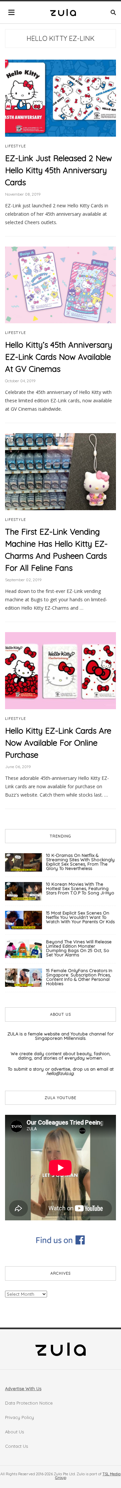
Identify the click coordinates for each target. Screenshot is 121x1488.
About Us (14, 1431)
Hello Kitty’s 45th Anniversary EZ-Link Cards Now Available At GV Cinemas (58, 357)
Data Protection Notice (29, 1403)
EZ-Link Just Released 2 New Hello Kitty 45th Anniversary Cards (58, 170)
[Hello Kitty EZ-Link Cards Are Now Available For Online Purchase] (60, 670)
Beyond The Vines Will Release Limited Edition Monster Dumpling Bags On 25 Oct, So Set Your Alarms (79, 948)
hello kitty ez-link (60, 38)
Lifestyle (15, 146)
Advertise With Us (23, 1388)
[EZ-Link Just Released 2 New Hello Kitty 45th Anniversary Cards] (60, 97)
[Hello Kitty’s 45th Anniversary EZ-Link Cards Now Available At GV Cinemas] (60, 284)
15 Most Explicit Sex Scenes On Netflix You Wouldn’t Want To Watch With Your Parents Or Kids (80, 917)
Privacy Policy (19, 1417)
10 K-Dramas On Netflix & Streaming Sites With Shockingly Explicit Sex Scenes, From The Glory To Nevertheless (80, 862)
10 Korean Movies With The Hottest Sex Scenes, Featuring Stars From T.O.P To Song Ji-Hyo (80, 888)
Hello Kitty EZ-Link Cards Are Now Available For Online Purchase (58, 743)
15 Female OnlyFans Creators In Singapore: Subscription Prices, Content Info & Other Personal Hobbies (79, 977)
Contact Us (16, 1446)
